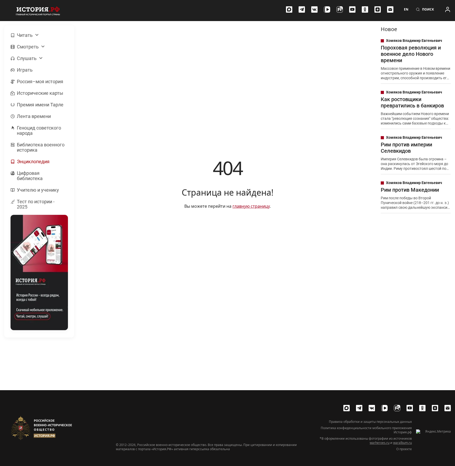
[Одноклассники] (365, 9)
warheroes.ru (379, 442)
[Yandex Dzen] (377, 9)
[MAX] (289, 9)
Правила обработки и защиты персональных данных (370, 422)
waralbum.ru (402, 442)
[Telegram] (302, 9)
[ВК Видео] (327, 9)
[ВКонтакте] (314, 9)
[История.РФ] (38, 10)
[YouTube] (352, 9)
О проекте (404, 449)
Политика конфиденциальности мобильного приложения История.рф (366, 430)
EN (406, 9)
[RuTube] (340, 9)
